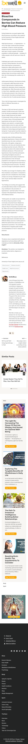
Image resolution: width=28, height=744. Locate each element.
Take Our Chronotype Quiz (9, 730)
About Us (8, 636)
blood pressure (6, 265)
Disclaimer (20, 741)
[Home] (2, 9)
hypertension (5, 271)
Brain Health (5, 663)
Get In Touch (9, 638)
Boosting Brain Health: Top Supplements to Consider (12, 559)
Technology (5, 726)
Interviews (4, 718)
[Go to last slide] (4, 373)
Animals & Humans (7, 702)
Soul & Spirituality (6, 709)
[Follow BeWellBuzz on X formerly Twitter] (13, 333)
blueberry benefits (15, 265)
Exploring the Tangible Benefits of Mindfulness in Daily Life (14, 472)
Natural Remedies (6, 707)
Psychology (5, 670)
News (3, 721)
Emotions (4, 665)
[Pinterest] (22, 651)
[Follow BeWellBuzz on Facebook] (10, 333)
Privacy (18, 739)
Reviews (4, 723)
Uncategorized (5, 13)
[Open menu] (24, 2)
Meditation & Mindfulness (9, 667)
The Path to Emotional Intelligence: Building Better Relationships (11, 514)
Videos (4, 728)
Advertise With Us (11, 641)
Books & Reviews (6, 660)
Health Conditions (6, 686)
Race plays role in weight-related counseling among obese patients (21, 343)
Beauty (3, 681)
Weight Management (7, 693)
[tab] (12, 388)
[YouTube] (25, 651)
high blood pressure (14, 268)
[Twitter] (19, 651)
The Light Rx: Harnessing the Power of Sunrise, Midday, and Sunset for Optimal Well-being (14, 426)
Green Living (5, 705)
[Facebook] (11, 651)
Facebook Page (18, 326)
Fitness (4, 684)
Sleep (3, 691)
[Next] (24, 373)
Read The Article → (11, 446)
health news (5, 268)
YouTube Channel (13, 325)
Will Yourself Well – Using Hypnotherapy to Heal (7, 342)
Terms (22, 739)
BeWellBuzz (5, 29)
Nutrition (4, 688)
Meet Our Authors (11, 643)
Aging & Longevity (6, 679)
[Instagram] (17, 651)
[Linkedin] (14, 651)
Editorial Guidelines (10, 741)
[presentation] (14, 368)
